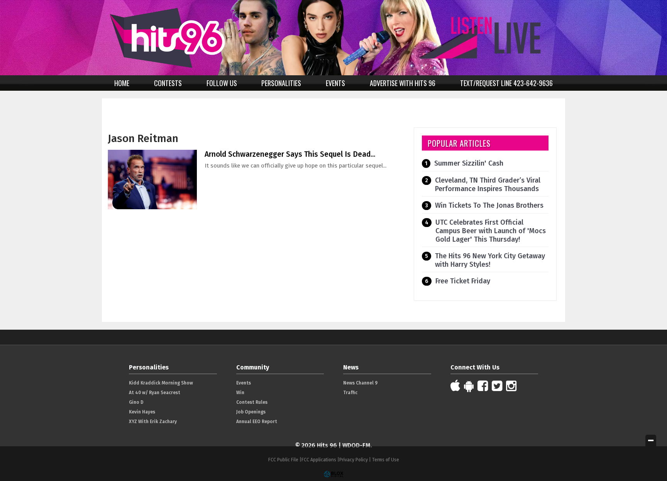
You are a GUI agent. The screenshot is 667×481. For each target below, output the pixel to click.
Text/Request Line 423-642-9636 (506, 83)
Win (240, 392)
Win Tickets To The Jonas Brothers (489, 205)
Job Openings (251, 412)
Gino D (136, 402)
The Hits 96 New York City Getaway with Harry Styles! (490, 260)
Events (335, 83)
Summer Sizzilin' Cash (468, 163)
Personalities (281, 83)
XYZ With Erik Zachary (153, 421)
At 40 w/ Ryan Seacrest (154, 392)
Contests (168, 83)
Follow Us (222, 83)
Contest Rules (251, 402)
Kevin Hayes (142, 412)
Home (121, 83)
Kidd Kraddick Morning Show (161, 383)
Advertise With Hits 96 (402, 83)
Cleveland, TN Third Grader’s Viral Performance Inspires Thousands (487, 184)
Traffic (350, 392)
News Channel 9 (360, 383)
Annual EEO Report (256, 421)
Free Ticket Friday (462, 281)
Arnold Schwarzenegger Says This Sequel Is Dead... (290, 154)
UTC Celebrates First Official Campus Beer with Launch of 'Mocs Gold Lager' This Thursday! (490, 231)
